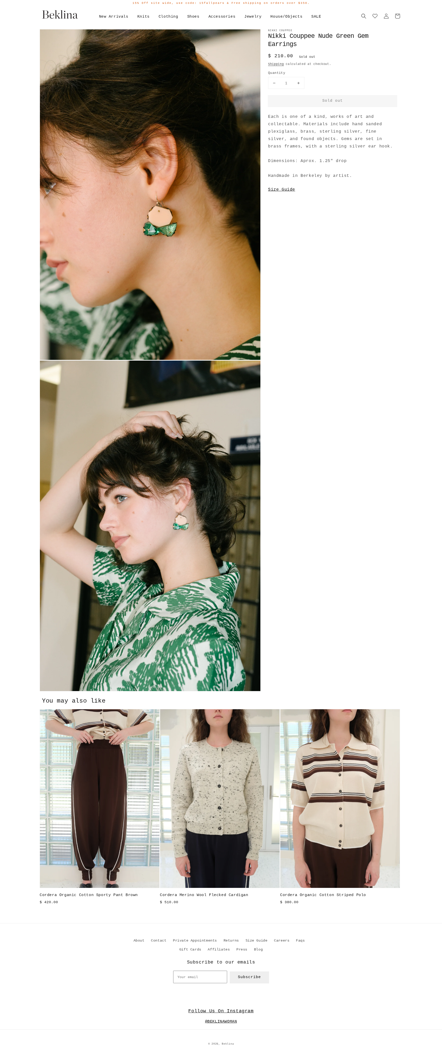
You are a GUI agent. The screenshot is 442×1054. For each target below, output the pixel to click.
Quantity (276, 73)
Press (241, 949)
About (139, 940)
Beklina (228, 1043)
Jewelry (252, 17)
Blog (258, 949)
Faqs (300, 940)
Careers (281, 940)
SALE (316, 17)
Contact (158, 940)
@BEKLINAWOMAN (221, 1021)
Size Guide (281, 189)
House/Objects (286, 17)
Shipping (276, 64)
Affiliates (219, 949)
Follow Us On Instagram (220, 1011)
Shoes (193, 17)
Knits (143, 17)
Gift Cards (190, 949)
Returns (231, 940)
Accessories (222, 17)
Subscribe (249, 977)
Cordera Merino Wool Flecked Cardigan (204, 895)
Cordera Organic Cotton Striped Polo (323, 895)
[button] (363, 16)
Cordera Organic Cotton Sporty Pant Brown (89, 895)
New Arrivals (113, 17)
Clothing (168, 17)
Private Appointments (195, 940)
